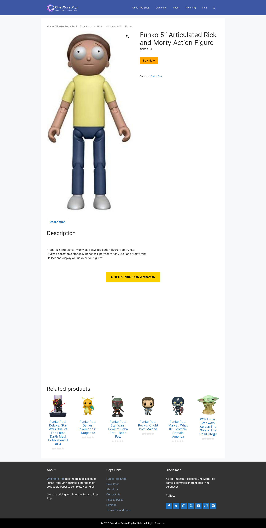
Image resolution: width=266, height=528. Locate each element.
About (176, 7)
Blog (204, 7)
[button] (127, 36)
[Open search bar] (214, 8)
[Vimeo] (213, 506)
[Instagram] (184, 506)
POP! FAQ (190, 7)
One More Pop (55, 478)
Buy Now (149, 60)
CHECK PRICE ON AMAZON (133, 277)
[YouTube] (191, 506)
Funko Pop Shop (140, 7)
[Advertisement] (133, 337)
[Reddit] (206, 506)
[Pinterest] (198, 506)
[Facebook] (169, 506)
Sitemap (111, 504)
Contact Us (113, 494)
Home (50, 26)
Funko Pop (62, 26)
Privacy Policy (114, 499)
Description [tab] (57, 221)
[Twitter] (176, 506)
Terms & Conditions (118, 510)
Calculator (161, 7)
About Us (112, 489)
